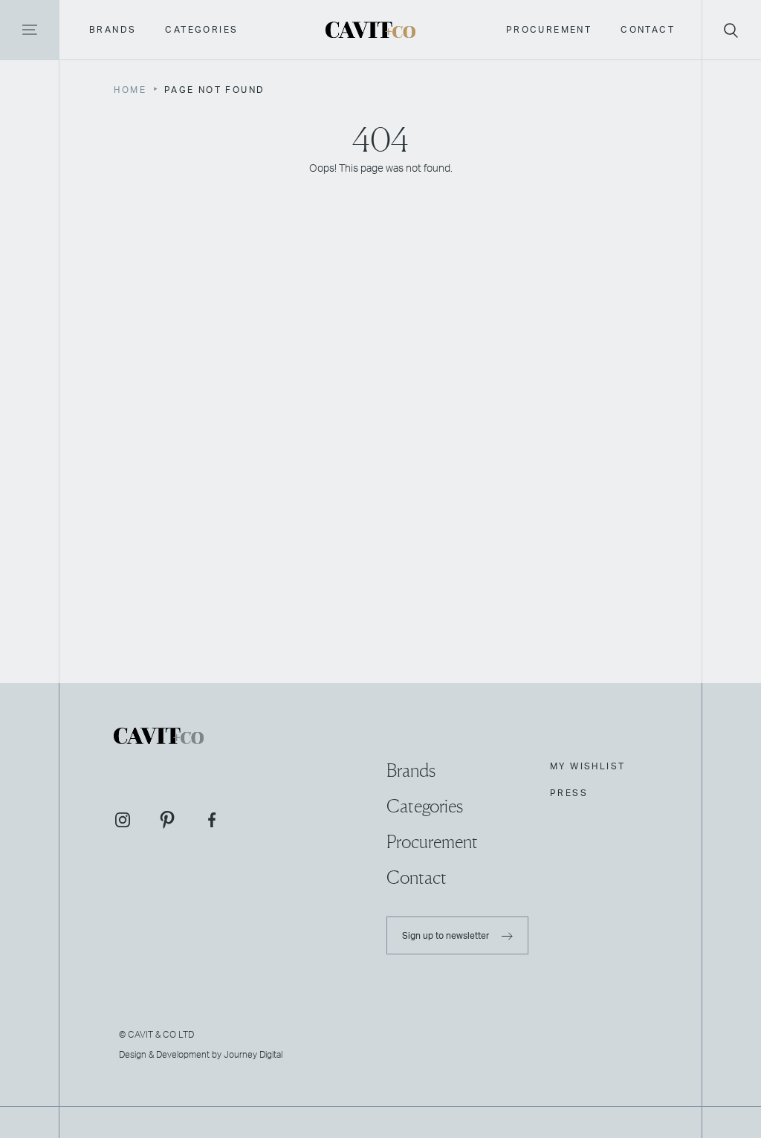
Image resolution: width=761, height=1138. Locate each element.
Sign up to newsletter (446, 935)
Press (569, 793)
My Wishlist (587, 766)
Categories (201, 29)
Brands (112, 29)
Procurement (549, 29)
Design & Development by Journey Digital (200, 1054)
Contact (648, 29)
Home (130, 89)
